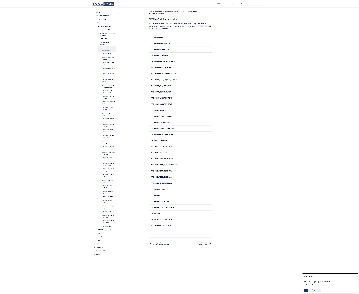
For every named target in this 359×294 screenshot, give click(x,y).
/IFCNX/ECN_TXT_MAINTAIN (108, 131)
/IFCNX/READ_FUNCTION (108, 192)
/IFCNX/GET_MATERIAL (108, 147)
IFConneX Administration (102, 251)
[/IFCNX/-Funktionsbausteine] (100, 48)
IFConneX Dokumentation (155, 11)
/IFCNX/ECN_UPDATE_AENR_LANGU (108, 136)
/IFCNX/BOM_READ (107, 53)
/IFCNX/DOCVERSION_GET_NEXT (108, 221)
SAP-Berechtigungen (105, 39)
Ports (98, 240)
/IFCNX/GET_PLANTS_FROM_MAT (108, 153)
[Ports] (95, 240)
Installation (98, 244)
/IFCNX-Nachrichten (106, 226)
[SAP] (95, 23)
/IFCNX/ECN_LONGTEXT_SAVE (108, 114)
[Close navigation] (118, 12)
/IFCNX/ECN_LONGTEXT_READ (108, 108)
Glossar (98, 254)
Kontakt (218, 3)
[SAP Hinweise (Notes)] (98, 30)
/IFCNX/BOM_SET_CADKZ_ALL (108, 58)
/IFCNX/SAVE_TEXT (107, 211)
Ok (306, 290)
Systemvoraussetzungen (102, 15)
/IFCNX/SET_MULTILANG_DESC (108, 216)
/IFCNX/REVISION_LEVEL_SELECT (108, 207)
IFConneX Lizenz (100, 247)
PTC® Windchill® (101, 19)
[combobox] (253, 4)
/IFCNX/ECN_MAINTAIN (108, 119)
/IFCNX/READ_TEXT (107, 197)
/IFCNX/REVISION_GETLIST (108, 201)
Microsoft (99, 237)
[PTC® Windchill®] (95, 19)
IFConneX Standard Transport (105, 43)
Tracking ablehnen (315, 290)
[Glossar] (94, 254)
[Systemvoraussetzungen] (94, 15)
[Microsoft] (95, 237)
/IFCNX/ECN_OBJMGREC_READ (108, 125)
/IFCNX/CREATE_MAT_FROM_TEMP (108, 75)
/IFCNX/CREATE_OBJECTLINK (108, 80)
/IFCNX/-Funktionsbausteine (106, 49)
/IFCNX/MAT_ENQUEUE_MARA (108, 187)
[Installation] (94, 244)
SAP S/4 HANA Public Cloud (105, 230)
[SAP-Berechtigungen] (98, 39)
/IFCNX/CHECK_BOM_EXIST (108, 63)
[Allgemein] (94, 12)
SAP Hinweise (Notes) (105, 29)
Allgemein (98, 12)
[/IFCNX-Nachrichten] (100, 226)
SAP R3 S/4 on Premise (104, 26)
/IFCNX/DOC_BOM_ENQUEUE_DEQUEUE (108, 91)
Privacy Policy (308, 284)
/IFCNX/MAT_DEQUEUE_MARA (108, 181)
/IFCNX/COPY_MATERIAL (108, 69)
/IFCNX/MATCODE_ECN (108, 159)
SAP (98, 22)
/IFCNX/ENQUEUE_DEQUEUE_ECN (108, 142)
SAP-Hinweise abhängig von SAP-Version (107, 34)
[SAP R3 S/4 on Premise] (97, 26)
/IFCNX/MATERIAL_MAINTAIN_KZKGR (108, 164)
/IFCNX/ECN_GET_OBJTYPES (108, 103)
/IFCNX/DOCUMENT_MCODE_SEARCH (108, 86)
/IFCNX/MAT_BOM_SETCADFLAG (108, 175)
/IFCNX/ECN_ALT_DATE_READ (108, 97)
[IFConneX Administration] (94, 251)
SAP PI (100, 233)
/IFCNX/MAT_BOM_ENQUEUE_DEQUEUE (108, 170)
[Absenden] (242, 3)
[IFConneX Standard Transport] (98, 42)
